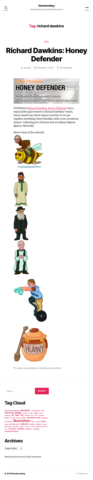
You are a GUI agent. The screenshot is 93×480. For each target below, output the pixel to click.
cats (42, 410)
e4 (12, 415)
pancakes (16, 426)
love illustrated (14, 424)
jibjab (43, 421)
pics (46, 42)
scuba (32, 426)
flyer (32, 415)
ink (33, 421)
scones (27, 426)
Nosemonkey (46, 5)
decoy (30, 413)
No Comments (66, 68)
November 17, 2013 (45, 68)
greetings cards (34, 418)
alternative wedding (12, 410)
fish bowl (27, 415)
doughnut (7, 415)
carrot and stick (35, 410)
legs (6, 424)
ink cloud (37, 421)
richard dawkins (45, 368)
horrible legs (8, 421)
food (36, 415)
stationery (12, 429)
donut (41, 413)
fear (17, 415)
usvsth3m (57, 368)
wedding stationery (11, 431)
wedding (36, 429)
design (35, 413)
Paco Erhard (8, 426)
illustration (33, 368)
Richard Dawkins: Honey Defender (46, 54)
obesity (31, 424)
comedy (25, 413)
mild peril (24, 424)
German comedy (15, 418)
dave (29, 68)
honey (25, 368)
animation (25, 410)
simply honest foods (41, 426)
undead (21, 429)
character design (13, 413)
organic (44, 424)
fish (21, 415)
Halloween (45, 418)
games (19, 368)
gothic (23, 418)
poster (22, 426)
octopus (38, 424)
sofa (6, 429)
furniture (41, 415)
